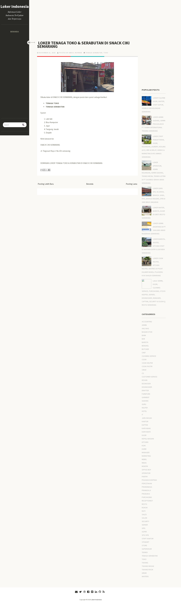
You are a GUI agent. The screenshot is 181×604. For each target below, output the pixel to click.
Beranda (14, 31)
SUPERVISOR (147, 549)
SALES (144, 514)
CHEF (144, 352)
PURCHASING (147, 497)
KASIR (144, 435)
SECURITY (145, 521)
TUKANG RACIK (147, 569)
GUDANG (145, 401)
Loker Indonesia (15, 6)
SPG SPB (145, 535)
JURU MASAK (147, 418)
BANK (144, 335)
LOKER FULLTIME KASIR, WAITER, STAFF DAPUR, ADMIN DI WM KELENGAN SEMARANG (153, 105)
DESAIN (144, 380)
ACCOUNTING (147, 321)
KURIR (144, 449)
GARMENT (145, 397)
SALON (144, 518)
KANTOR (145, 421)
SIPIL (143, 528)
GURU (144, 404)
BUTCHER (145, 349)
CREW (144, 370)
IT (142, 414)
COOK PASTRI (147, 366)
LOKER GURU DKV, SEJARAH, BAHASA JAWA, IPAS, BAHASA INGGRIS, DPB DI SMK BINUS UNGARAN (153, 195)
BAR (143, 339)
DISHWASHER (147, 387)
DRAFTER (145, 390)
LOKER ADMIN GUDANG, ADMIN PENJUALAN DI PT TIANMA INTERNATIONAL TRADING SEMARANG (153, 124)
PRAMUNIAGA (147, 487)
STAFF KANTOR (147, 538)
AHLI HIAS (145, 328)
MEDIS (144, 463)
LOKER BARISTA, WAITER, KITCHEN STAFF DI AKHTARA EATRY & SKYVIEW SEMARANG (153, 246)
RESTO (144, 504)
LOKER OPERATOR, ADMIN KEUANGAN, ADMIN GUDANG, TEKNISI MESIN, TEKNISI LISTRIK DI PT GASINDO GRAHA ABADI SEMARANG (154, 172)
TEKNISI (145, 552)
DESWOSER (146, 383)
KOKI (144, 445)
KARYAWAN (146, 428)
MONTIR (145, 466)
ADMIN (144, 325)
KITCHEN (145, 442)
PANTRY (145, 476)
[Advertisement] (14, 74)
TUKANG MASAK (148, 566)
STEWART (145, 542)
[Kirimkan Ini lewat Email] (41, 170)
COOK (144, 359)
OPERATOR (146, 473)
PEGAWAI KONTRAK (149, 480)
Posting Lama (131, 184)
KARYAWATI (146, 432)
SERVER (145, 525)
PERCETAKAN (147, 483)
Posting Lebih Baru (46, 184)
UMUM (144, 573)
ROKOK (145, 507)
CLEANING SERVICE (149, 356)
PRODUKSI (146, 494)
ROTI (143, 511)
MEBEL (144, 459)
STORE (144, 545)
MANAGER (145, 452)
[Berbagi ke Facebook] (49, 170)
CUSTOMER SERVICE (149, 377)
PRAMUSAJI (146, 490)
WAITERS (145, 576)
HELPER (145, 408)
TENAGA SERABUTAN (94, 53)
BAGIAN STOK (147, 332)
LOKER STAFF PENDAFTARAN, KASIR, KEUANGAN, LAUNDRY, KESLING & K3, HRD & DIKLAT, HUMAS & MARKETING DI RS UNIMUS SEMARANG (153, 146)
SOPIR (144, 531)
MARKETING (146, 456)
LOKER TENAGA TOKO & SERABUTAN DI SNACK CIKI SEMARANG (83, 44)
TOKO (106, 53)
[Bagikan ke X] (46, 170)
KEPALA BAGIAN (148, 439)
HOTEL (144, 411)
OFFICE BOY (146, 469)
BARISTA (145, 342)
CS (143, 373)
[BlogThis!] (44, 170)
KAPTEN (145, 425)
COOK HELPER (147, 363)
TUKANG (145, 562)
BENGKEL (145, 346)
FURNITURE (146, 394)
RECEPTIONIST (147, 500)
